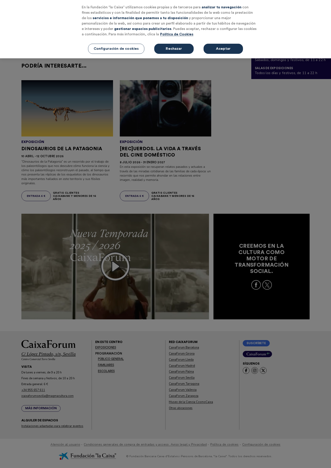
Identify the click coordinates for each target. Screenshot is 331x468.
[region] (165, 29)
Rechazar (174, 48)
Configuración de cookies (116, 48)
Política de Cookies (176, 34)
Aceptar (223, 48)
